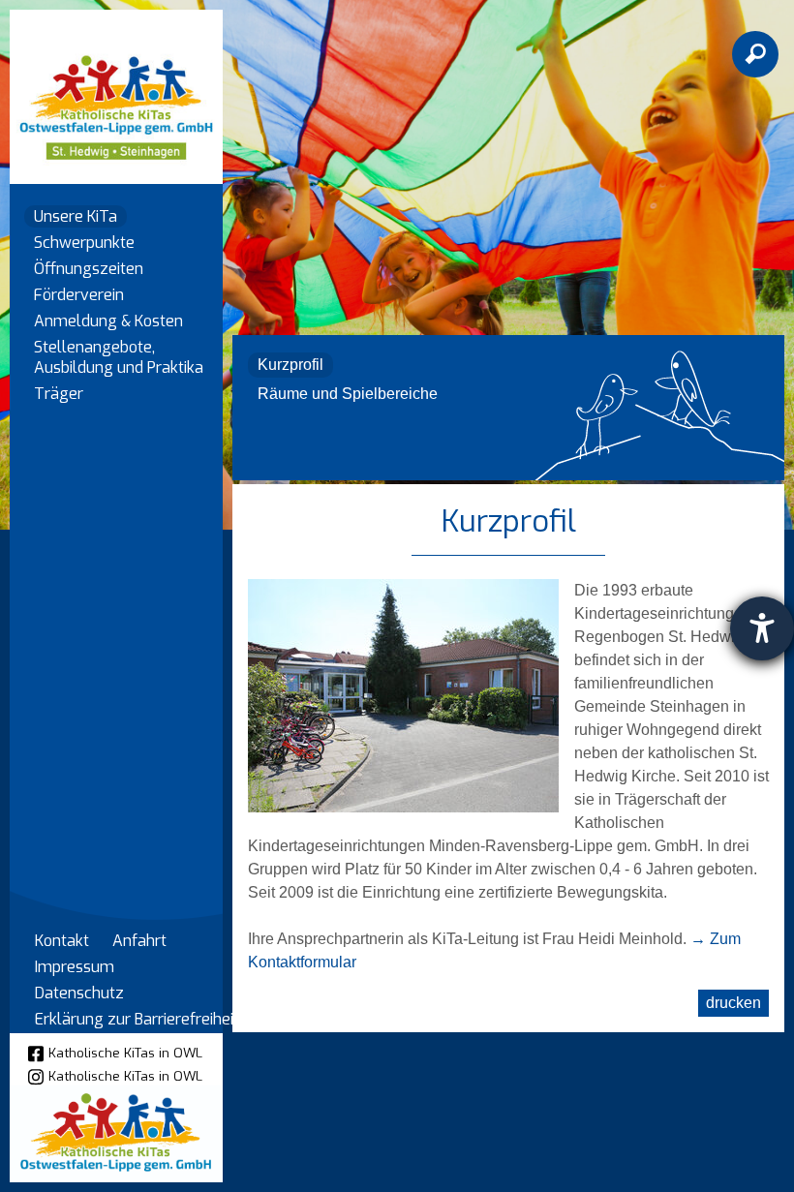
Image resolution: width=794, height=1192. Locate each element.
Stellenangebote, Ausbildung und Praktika (118, 357)
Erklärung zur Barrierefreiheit (137, 1019)
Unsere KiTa (75, 216)
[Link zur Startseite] (116, 88)
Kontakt (62, 941)
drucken (733, 1002)
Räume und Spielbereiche (348, 393)
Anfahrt (139, 941)
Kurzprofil (290, 364)
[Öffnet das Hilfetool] (762, 628)
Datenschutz (79, 993)
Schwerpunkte (84, 242)
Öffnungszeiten (88, 269)
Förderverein (79, 295)
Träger (58, 393)
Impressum (74, 967)
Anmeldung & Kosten (108, 321)
